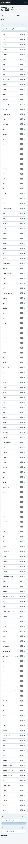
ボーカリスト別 (11, 15)
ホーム (3, 15)
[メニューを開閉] (25, 2)
